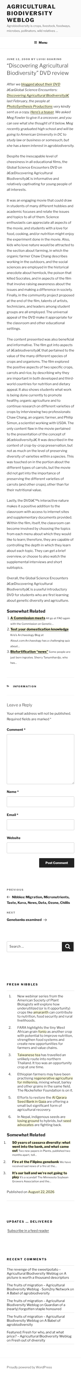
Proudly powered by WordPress (29, 1367)
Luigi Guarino (49, 59)
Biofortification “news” (29, 652)
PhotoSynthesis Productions (30, 106)
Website (13, 838)
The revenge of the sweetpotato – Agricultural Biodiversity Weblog (34, 1271)
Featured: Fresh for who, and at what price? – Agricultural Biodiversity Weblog (39, 1334)
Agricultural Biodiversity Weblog (31, 13)
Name (13, 792)
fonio (42, 1032)
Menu (43, 42)
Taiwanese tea (28, 1055)
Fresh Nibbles (22, 984)
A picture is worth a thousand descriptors (38, 1276)
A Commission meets (27, 618)
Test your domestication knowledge (39, 629)
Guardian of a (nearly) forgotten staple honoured (36, 1307)
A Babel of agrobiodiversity (28, 1293)
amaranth (41, 1012)
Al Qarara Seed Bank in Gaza (42, 1100)
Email (12, 815)
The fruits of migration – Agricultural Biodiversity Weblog (36, 1303)
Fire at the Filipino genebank (35, 1162)
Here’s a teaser (42, 112)
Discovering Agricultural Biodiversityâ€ (38, 95)
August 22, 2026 (41, 1192)
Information (25, 686)
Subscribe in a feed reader (28, 1231)
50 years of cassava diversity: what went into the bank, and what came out (41, 1147)
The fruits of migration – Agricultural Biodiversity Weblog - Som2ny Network (38, 1287)
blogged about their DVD (40, 84)
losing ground (28, 1121)
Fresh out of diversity (28, 1340)
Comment (16, 730)
